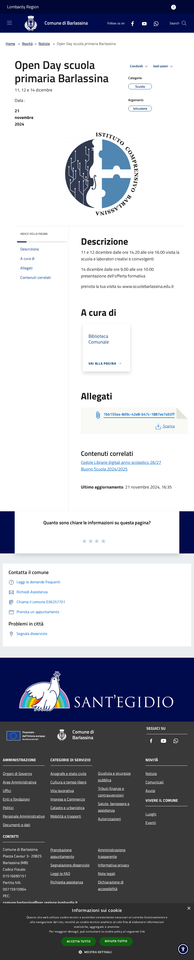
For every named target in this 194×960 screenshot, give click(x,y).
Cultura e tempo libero (68, 782)
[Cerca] (184, 23)
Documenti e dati (16, 825)
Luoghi (151, 814)
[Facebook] (130, 23)
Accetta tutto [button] (79, 941)
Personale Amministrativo (24, 816)
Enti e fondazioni (16, 799)
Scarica (169, 426)
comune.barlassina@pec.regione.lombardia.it (40, 902)
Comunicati (155, 782)
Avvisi (150, 790)
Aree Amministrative (19, 782)
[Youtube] (142, 23)
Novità (27, 43)
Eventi (151, 822)
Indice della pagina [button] (34, 233)
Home (10, 43)
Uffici (7, 790)
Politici (8, 808)
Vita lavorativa (62, 790)
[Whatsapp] (154, 23)
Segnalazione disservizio (69, 865)
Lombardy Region (23, 7)
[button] (97, 952)
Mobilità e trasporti (65, 816)
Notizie (44, 43)
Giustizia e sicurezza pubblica (114, 776)
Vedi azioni (161, 66)
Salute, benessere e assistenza (113, 807)
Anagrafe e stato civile (68, 773)
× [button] (188, 908)
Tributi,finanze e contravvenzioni (111, 792)
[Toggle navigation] (9, 23)
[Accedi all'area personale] (173, 7)
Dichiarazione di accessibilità (110, 885)
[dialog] (97, 931)
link (142, 931)
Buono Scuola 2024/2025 (104, 469)
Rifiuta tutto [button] (116, 941)
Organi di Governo (17, 773)
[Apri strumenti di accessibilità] (183, 949)
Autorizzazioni (109, 819)
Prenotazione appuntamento (62, 853)
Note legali (106, 873)
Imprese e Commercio (67, 799)
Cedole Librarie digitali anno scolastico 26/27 (121, 462)
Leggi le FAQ (60, 873)
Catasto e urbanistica (67, 808)
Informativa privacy (113, 865)
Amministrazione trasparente (111, 853)
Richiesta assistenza (66, 882)
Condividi (137, 66)
